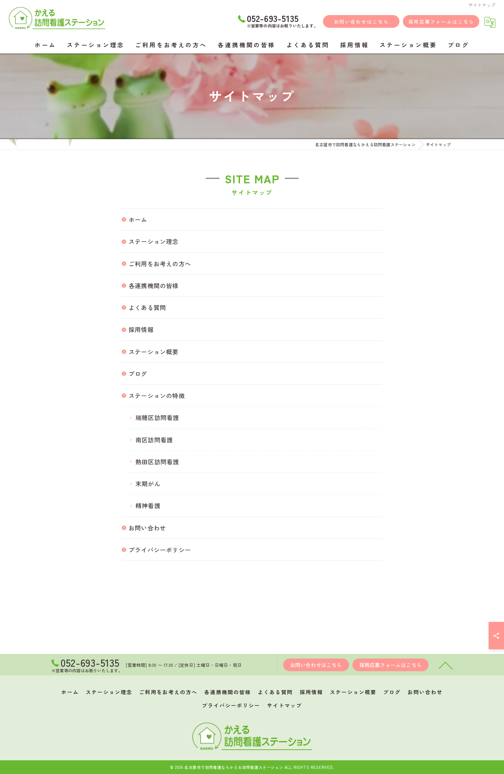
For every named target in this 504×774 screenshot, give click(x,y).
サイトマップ (284, 705)
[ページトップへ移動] (446, 665)
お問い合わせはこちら (361, 21)
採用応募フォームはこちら (441, 21)
